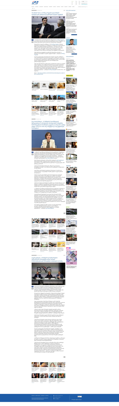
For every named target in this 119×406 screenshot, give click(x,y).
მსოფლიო (50, 6)
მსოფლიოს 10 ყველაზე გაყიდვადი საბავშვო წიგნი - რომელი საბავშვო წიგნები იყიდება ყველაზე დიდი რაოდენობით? (53, 370)
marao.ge (33, 382)
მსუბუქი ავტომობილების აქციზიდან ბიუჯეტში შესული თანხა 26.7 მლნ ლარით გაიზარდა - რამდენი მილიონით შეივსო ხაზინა (35, 237)
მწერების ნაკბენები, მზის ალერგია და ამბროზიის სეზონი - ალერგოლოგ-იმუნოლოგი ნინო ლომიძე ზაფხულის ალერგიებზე (44, 250)
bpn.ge (72, 1)
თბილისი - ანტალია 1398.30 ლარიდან (34, 101)
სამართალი (41, 6)
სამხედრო (65, 6)
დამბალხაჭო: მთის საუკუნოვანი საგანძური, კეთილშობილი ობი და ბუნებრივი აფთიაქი (43, 369)
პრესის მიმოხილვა (69, 56)
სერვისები (42, 395)
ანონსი (73, 6)
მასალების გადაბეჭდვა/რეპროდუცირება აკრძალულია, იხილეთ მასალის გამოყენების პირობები (40, 398)
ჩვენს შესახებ (37, 395)
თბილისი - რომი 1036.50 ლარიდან (60, 101)
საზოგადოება (46, 6)
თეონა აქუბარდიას (60, 160)
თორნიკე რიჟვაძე (54, 44)
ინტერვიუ (68, 37)
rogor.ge (50, 382)
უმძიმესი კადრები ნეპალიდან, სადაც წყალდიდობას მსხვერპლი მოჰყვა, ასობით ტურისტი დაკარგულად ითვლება (44, 113)
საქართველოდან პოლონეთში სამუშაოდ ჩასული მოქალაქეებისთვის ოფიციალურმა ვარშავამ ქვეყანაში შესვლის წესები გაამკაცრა (61, 238)
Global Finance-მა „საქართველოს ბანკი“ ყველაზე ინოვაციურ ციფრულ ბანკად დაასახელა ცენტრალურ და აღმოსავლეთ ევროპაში (71, 31)
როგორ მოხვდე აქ (62, 81)
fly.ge (32, 104)
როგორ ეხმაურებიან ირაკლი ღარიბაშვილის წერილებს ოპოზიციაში (52, 236)
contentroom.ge (34, 251)
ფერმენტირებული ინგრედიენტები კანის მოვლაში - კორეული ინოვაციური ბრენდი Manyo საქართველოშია (60, 250)
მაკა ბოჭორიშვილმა (50, 158)
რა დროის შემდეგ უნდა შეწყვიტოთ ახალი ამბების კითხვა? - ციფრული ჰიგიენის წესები (35, 369)
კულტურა (69, 6)
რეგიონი (54, 6)
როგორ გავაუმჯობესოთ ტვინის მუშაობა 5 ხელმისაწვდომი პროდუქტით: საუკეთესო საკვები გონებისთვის (61, 381)
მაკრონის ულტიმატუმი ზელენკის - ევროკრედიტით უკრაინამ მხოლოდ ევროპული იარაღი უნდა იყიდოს (71, 101)
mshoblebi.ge (50, 371)
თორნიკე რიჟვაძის (60, 39)
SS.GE (33, 81)
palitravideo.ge (33, 115)
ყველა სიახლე (74, 34)
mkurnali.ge (33, 371)
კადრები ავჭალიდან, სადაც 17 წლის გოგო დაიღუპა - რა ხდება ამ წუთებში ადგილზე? (60, 113)
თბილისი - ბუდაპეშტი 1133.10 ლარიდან (52, 101)
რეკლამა (46, 395)
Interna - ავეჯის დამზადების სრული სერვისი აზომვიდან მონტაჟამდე (36, 249)
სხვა (32, 8)
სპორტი (62, 6)
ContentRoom (63, 241)
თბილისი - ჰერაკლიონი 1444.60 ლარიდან (43, 101)
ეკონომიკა (58, 6)
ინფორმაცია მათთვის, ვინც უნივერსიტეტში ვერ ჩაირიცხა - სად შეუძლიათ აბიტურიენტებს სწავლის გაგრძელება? (35, 226)
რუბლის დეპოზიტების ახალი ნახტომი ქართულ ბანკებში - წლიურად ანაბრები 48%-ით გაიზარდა (71, 243)
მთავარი (33, 6)
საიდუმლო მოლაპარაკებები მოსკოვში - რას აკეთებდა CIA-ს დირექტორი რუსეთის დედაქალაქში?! (71, 112)
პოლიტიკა (36, 6)
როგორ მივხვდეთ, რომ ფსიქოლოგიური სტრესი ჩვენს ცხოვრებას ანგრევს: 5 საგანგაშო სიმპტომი (53, 380)
